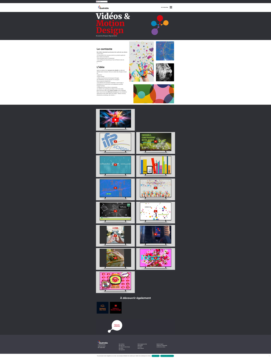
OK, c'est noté (155, 355)
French (99, 1)
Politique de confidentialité (167, 355)
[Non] (269, 356)
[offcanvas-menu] (171, 7)
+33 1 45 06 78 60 (164, 7)
